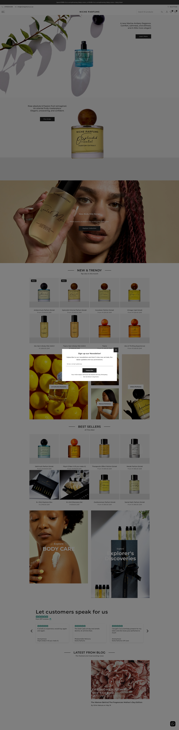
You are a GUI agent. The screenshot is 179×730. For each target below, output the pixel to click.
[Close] (116, 350)
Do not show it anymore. (91, 377)
